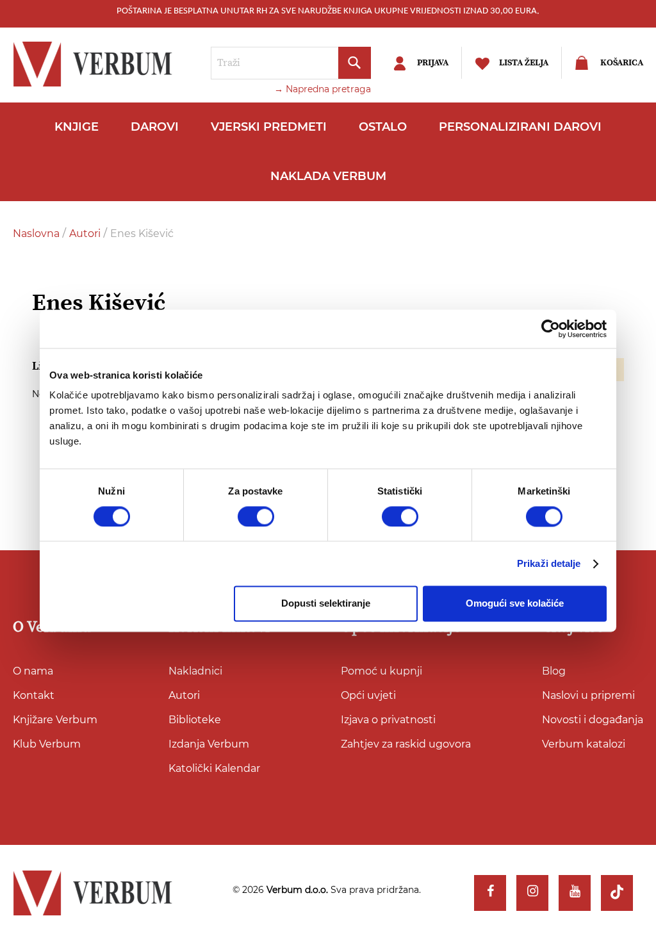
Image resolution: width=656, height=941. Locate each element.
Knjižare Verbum (55, 720)
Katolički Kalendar (214, 768)
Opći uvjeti (368, 695)
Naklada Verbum (328, 176)
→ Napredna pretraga (322, 89)
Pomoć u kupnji (381, 671)
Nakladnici (195, 671)
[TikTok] (617, 893)
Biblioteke (194, 720)
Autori (86, 233)
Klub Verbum (47, 744)
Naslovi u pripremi (588, 695)
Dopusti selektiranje (325, 603)
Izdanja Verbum (208, 744)
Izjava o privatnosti (388, 720)
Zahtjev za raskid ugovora (406, 744)
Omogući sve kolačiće (515, 603)
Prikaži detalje (549, 563)
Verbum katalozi (583, 744)
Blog (554, 671)
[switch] (256, 516)
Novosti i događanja (592, 720)
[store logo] (96, 64)
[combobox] (291, 63)
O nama (33, 671)
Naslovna (37, 233)
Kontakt (33, 695)
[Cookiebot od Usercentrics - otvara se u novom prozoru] (551, 328)
